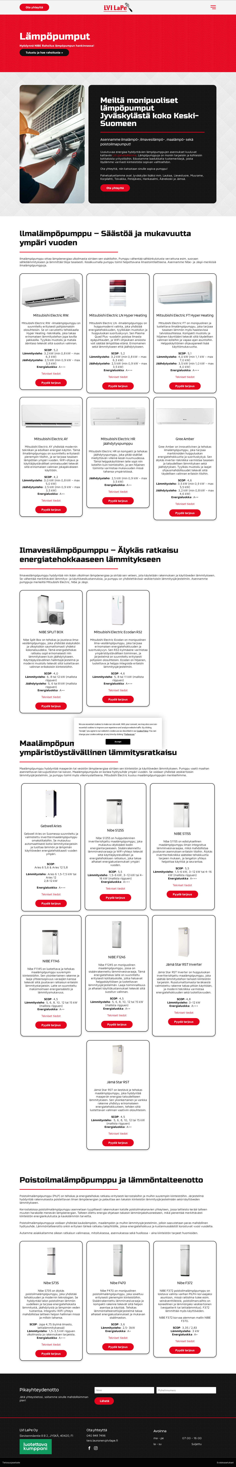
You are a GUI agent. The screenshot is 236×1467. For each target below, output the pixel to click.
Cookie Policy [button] (142, 731)
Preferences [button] (129, 734)
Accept (118, 742)
